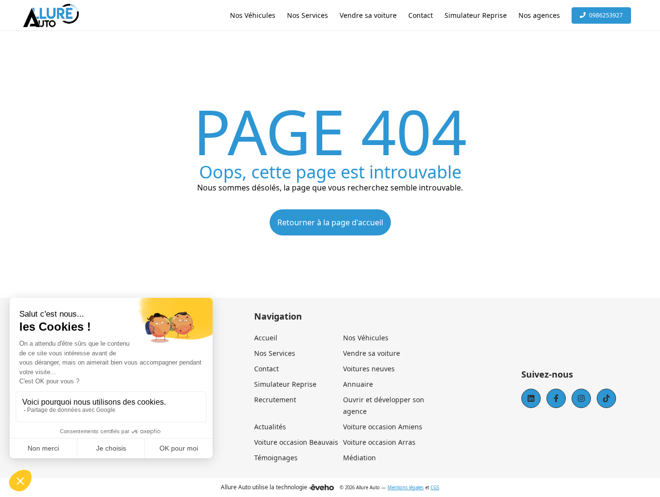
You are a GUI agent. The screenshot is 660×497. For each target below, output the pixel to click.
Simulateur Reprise (285, 384)
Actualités (270, 426)
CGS (434, 487)
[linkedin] (531, 398)
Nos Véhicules (365, 337)
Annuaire (358, 384)
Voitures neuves (369, 368)
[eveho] (321, 487)
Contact (266, 368)
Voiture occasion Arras (379, 442)
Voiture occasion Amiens (382, 426)
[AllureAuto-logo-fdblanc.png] (51, 15)
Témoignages (276, 457)
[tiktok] (606, 398)
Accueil (265, 337)
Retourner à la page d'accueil (330, 222)
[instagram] (581, 398)
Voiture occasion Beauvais (296, 442)
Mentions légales (405, 487)
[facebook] (556, 398)
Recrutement (275, 399)
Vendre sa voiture (371, 353)
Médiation (359, 457)
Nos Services (274, 353)
